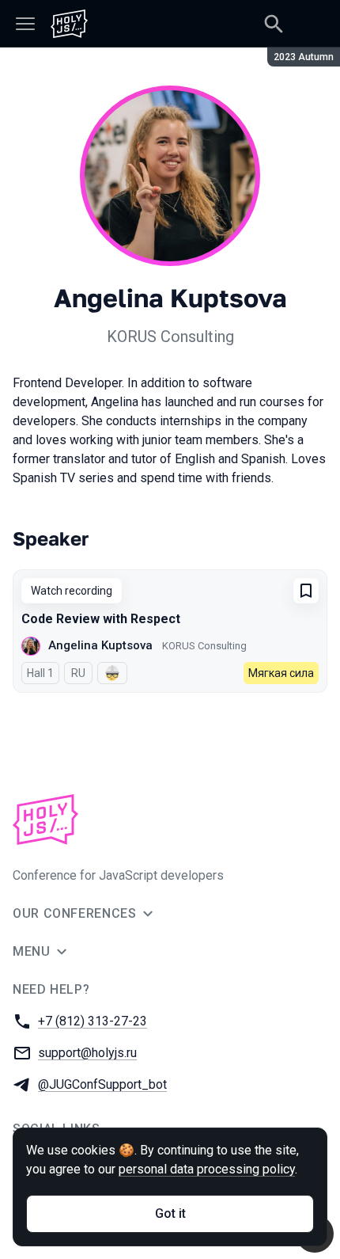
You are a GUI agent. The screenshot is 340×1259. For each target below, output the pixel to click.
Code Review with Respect (100, 618)
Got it (170, 1213)
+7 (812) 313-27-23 (92, 1021)
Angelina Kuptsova (100, 645)
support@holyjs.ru (87, 1052)
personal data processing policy (207, 1169)
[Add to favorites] (306, 590)
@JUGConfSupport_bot (102, 1084)
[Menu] (25, 24)
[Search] (273, 24)
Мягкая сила (281, 673)
